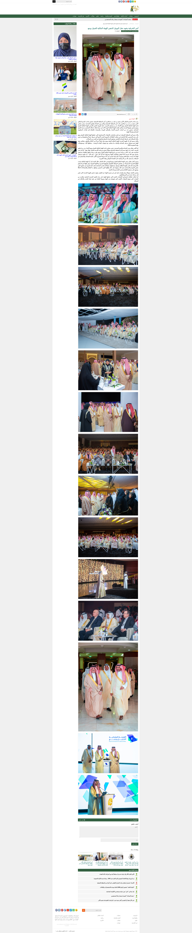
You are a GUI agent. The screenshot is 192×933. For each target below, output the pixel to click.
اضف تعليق (81, 819)
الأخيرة (87, 16)
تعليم (97, 16)
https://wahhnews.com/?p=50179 (121, 114)
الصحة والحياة (108, 16)
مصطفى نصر (59, 931)
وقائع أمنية (116, 16)
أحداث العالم (124, 16)
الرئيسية (136, 16)
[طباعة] (129, 114)
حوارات (74, 16)
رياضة (102, 16)
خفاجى (70, 931)
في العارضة (81, 16)
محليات (131, 16)
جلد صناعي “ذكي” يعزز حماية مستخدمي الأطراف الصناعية (115, 19)
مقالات (92, 16)
